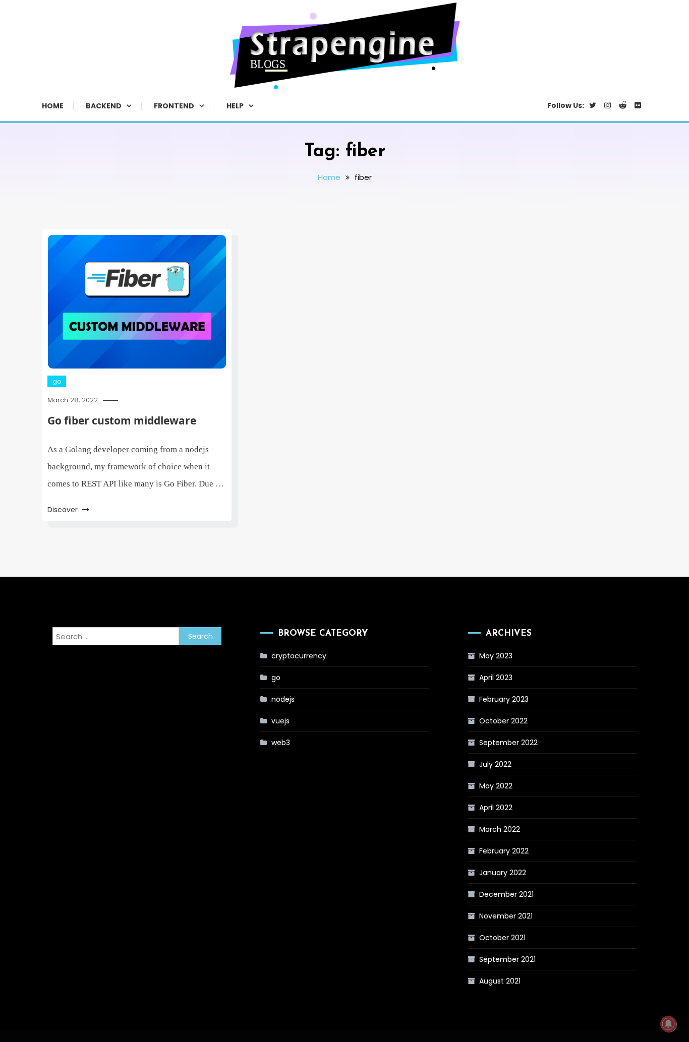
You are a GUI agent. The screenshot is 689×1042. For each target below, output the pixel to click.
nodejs (283, 699)
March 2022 (499, 829)
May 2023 (495, 656)
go (56, 381)
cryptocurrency (298, 656)
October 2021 (502, 938)
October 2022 (503, 721)
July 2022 (495, 764)
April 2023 (495, 677)
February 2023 (504, 699)
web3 (280, 743)
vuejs (280, 721)
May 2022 (495, 786)
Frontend (174, 106)
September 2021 (507, 959)
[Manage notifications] (668, 1024)
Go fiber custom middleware (121, 420)
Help (235, 106)
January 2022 (502, 873)
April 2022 (495, 808)
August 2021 (500, 981)
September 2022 (508, 743)
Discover (63, 510)
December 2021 (506, 894)
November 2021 (506, 916)
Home (53, 106)
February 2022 (504, 851)
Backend (104, 106)
